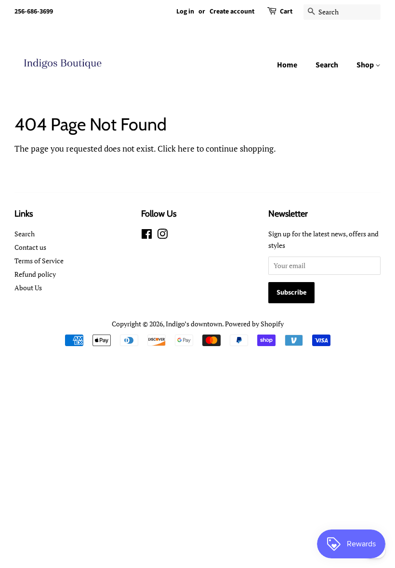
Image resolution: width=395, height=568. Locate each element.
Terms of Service (39, 260)
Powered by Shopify (254, 323)
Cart (286, 11)
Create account (232, 11)
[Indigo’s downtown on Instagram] (162, 235)
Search (327, 65)
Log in (185, 11)
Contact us (30, 247)
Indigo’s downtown (194, 323)
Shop (365, 65)
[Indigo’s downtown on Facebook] (146, 235)
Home (287, 65)
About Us (28, 287)
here (186, 148)
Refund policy (35, 274)
